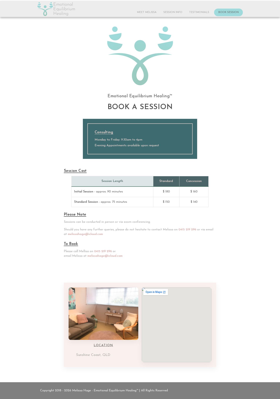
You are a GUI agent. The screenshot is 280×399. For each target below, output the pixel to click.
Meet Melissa (147, 12)
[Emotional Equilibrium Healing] (56, 9)
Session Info (172, 12)
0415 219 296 (187, 229)
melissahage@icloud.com (85, 234)
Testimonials (199, 12)
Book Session (228, 12)
